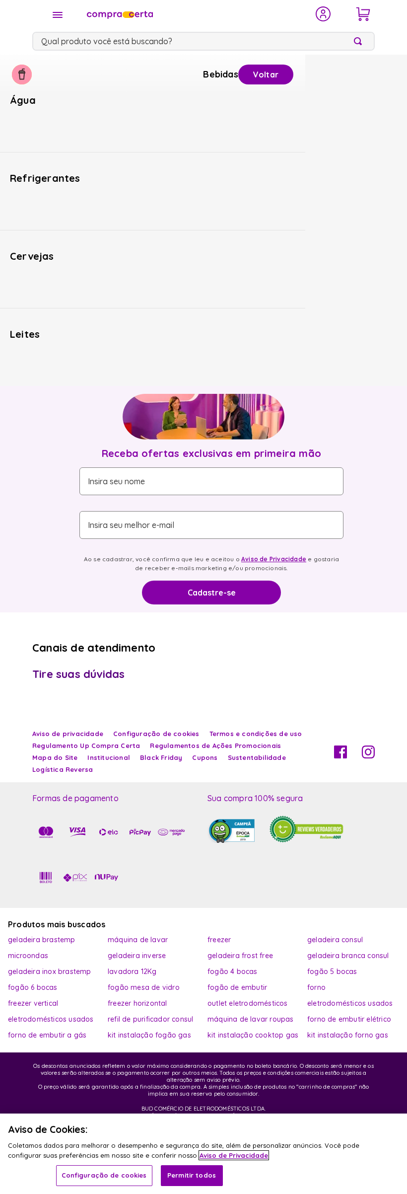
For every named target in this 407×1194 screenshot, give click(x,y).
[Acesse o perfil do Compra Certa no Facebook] (340, 755)
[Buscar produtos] (360, 41)
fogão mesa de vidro (144, 987)
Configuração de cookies (104, 1175)
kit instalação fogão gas (149, 1035)
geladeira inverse (137, 955)
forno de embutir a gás (47, 1035)
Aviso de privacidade (67, 734)
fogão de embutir (237, 987)
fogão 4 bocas (232, 971)
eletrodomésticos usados (350, 1003)
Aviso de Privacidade (273, 559)
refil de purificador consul (150, 1019)
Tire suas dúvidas (78, 674)
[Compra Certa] (194, 14)
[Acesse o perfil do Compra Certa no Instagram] (368, 755)
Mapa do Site (54, 757)
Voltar (265, 74)
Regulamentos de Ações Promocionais (215, 745)
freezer (219, 939)
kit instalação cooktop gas (252, 1035)
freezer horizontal (137, 1003)
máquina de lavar (138, 939)
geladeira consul (335, 939)
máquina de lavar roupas (250, 1019)
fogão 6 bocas (33, 987)
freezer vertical (33, 1003)
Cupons (204, 757)
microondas (28, 955)
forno (316, 987)
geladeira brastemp (41, 939)
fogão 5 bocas (332, 971)
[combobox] (203, 41)
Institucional (108, 757)
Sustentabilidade (257, 757)
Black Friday (161, 757)
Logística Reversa (62, 769)
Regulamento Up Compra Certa (86, 745)
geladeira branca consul (348, 955)
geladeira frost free (240, 955)
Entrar (323, 14)
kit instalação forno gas (347, 1035)
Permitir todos (191, 1175)
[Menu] (58, 14)
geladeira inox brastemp (49, 971)
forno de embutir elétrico (349, 1019)
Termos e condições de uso (255, 734)
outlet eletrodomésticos (247, 1003)
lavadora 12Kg (132, 971)
